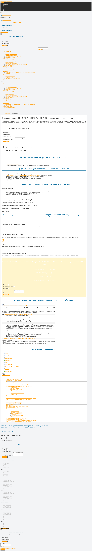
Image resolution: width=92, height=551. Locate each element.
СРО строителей (9, 67)
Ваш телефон (5, 43)
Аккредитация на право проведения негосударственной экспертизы (20, 72)
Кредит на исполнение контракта (13, 78)
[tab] (28, 305)
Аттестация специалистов (11, 54)
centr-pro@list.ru (7, 507)
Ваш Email (5, 288)
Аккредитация (6, 71)
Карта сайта (6, 467)
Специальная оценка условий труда (14, 379)
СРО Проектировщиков (11, 69)
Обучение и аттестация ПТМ (12, 385)
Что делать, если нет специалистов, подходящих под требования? (19, 338)
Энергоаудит (14, 391)
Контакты (5, 6)
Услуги (4, 79)
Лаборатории (8, 73)
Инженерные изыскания (16, 389)
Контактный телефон (8, 286)
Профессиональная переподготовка (13, 56)
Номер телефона (6, 451)
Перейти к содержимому (6, 1)
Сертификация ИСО (10, 59)
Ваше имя (4, 41)
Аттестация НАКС (10, 382)
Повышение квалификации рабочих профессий (16, 395)
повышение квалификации (13, 164)
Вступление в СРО (7, 66)
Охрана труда (14, 394)
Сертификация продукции (11, 61)
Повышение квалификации (11, 55)
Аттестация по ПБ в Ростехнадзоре (13, 380)
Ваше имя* (5, 132)
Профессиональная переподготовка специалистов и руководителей (21, 398)
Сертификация (6, 58)
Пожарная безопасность (16, 390)
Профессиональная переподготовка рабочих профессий (18, 399)
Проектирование (15, 388)
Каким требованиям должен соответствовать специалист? (18, 314)
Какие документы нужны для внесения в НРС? (15, 323)
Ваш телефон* (6, 136)
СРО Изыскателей (9, 70)
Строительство (14, 387)
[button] (44, 81)
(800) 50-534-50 (6, 15)
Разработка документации (11, 63)
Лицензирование (7, 51)
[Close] (1, 34)
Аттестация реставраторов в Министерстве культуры (17, 384)
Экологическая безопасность (17, 393)
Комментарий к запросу (7, 455)
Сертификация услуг (10, 62)
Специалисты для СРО (10, 57)
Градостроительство (8, 488)
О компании (5, 4)
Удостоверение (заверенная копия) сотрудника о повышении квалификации (23, 175)
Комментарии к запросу (8, 292)
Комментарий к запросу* (9, 139)
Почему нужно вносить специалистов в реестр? (15, 305)
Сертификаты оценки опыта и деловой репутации (16, 64)
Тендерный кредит (10, 77)
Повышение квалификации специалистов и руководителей (18, 386)
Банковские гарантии (8, 74)
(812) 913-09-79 (6, 20)
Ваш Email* (5, 134)
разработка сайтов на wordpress (8, 548)
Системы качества (10, 65)
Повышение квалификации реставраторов (15, 397)
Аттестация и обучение (8, 53)
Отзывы (4, 5)
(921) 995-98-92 (17, 22)
